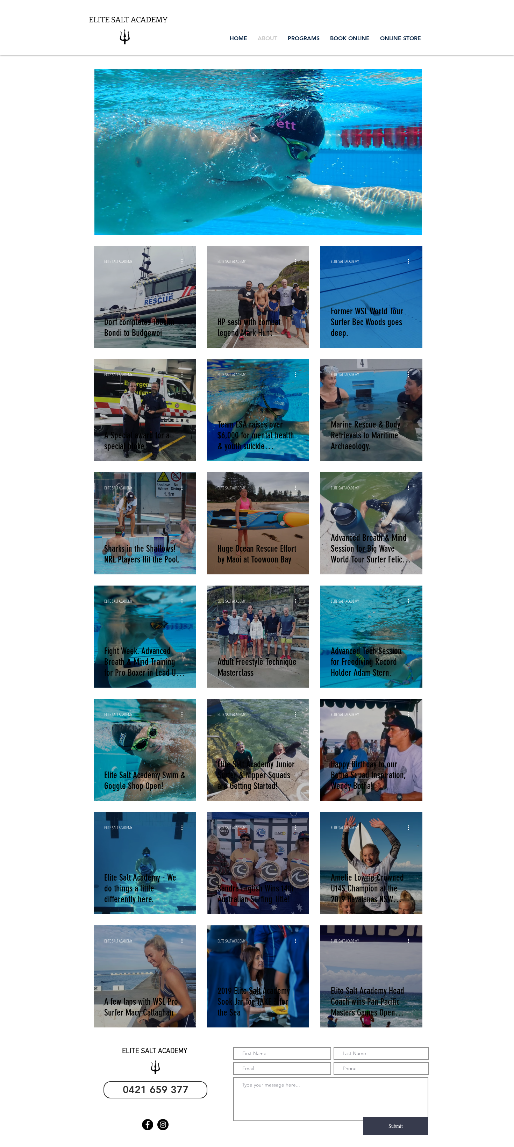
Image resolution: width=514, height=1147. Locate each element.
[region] (258, 152)
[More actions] (184, 261)
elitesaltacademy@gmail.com (154, 1108)
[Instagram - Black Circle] (163, 1124)
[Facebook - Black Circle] (147, 1124)
